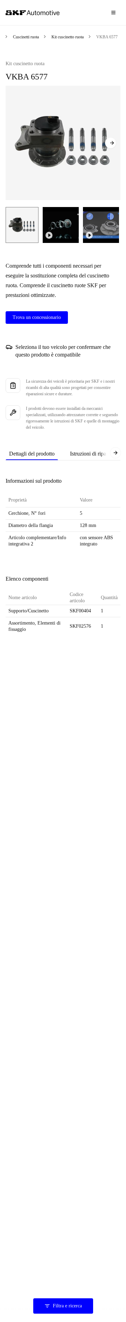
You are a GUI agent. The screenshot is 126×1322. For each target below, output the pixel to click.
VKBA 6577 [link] (107, 37)
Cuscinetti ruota (26, 37)
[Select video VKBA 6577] (61, 225)
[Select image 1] (22, 225)
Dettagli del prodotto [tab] (32, 454)
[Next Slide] (110, 142)
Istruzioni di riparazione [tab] (96, 454)
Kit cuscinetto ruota (67, 37)
